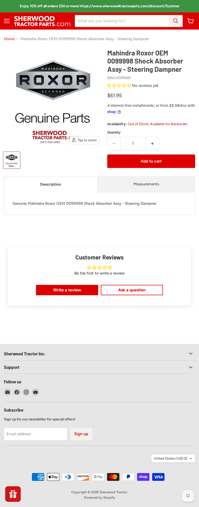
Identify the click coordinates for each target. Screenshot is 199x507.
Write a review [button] (67, 289)
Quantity (114, 132)
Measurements (146, 184)
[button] (119, 85)
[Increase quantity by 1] (152, 143)
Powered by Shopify (99, 497)
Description (50, 184)
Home (9, 39)
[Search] (176, 21)
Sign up (81, 433)
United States (170, 458)
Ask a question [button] (132, 289)
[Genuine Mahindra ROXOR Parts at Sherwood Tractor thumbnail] (11, 160)
